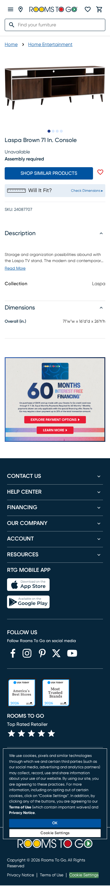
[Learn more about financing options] (55, 434)
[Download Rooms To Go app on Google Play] (28, 602)
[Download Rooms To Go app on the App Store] (28, 584)
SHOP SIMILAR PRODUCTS (49, 173)
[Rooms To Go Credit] (55, 391)
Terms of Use (51, 875)
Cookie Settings (84, 875)
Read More (15, 268)
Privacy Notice (20, 875)
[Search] (10, 25)
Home (11, 44)
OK (54, 823)
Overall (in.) (15, 321)
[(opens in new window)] (13, 653)
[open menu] (10, 9)
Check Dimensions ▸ (87, 190)
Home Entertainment (50, 44)
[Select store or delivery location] (20, 9)
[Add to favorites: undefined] (100, 172)
